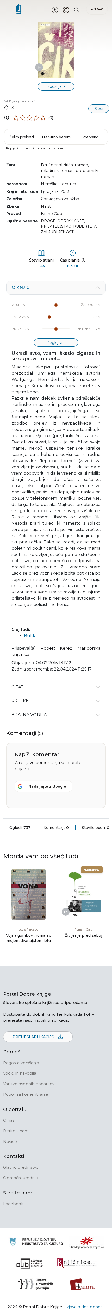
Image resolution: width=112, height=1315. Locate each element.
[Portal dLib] (29, 1263)
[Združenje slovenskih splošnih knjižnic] (76, 1263)
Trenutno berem (56, 137)
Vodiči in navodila (19, 1073)
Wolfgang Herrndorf (19, 101)
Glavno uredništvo (21, 1167)
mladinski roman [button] (57, 170)
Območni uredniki (21, 1177)
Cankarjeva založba (60, 198)
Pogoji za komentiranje (25, 1094)
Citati (18, 687)
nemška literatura (58, 183)
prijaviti (22, 768)
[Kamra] (82, 1284)
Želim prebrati (21, 137)
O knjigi (21, 287)
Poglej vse (56, 342)
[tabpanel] (56, 480)
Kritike (20, 700)
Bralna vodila (29, 714)
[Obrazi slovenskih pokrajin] (36, 1284)
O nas (8, 1120)
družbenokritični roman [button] (64, 164)
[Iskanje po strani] (76, 9)
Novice (10, 1141)
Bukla (30, 635)
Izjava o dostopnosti (85, 1306)
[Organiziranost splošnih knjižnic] (86, 1242)
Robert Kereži (56, 648)
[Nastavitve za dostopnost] (55, 9)
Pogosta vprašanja (21, 1062)
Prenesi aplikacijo (34, 1036)
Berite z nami (16, 1130)
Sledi (99, 108)
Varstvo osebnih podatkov (28, 1083)
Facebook (13, 1203)
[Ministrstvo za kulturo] (36, 1242)
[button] (6, 9)
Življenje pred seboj (83, 935)
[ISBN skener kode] (66, 9)
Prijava (97, 9)
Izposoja (54, 86)
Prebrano (90, 137)
